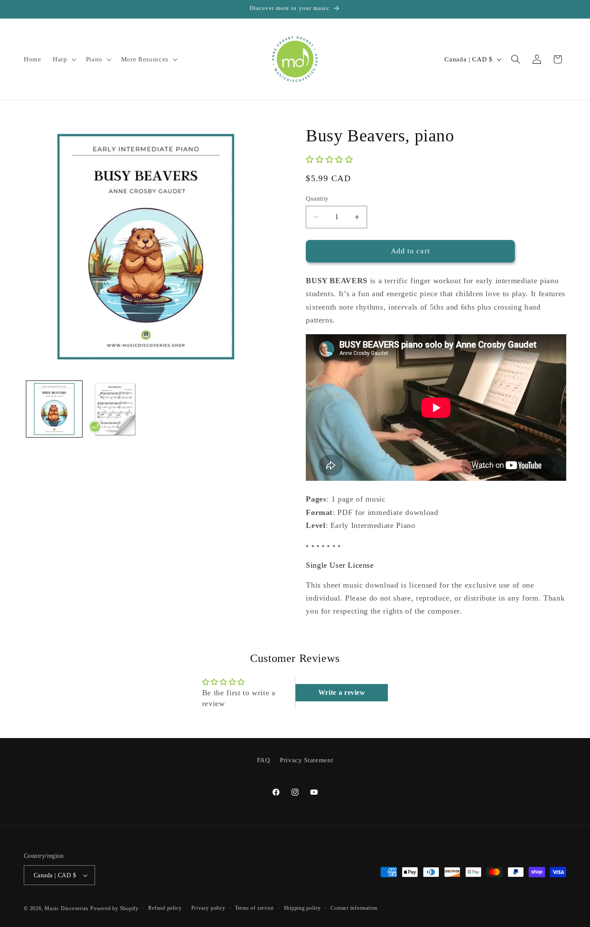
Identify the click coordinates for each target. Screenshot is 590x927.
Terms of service (254, 908)
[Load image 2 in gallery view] (115, 409)
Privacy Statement (306, 760)
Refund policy (164, 908)
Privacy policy (208, 908)
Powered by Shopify (114, 908)
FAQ (263, 760)
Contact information (353, 908)
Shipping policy (302, 908)
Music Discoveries (66, 908)
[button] (63, 59)
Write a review (341, 692)
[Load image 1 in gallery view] (54, 409)
